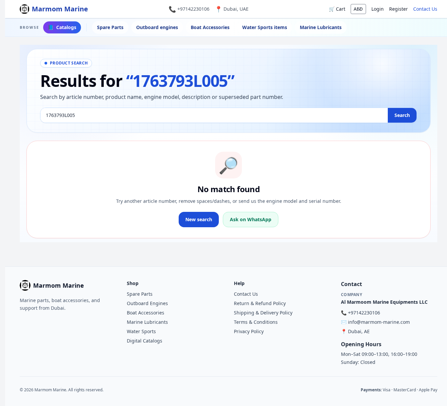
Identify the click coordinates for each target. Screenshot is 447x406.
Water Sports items (264, 27)
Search (402, 115)
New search (198, 219)
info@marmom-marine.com (379, 322)
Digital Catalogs (144, 340)
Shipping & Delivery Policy (263, 312)
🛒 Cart (337, 9)
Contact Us (425, 9)
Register (398, 9)
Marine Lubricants (321, 27)
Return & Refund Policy (260, 303)
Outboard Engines (147, 303)
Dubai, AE (359, 331)
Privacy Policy (249, 331)
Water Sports (141, 331)
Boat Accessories (210, 27)
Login (377, 9)
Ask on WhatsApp (250, 219)
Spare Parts (110, 27)
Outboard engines (157, 27)
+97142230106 (193, 9)
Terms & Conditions (256, 322)
